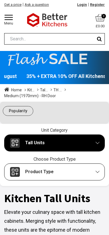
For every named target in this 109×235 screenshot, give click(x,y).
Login (82, 4)
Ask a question (37, 4)
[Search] (99, 38)
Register (97, 4)
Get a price (13, 4)
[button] (18, 111)
